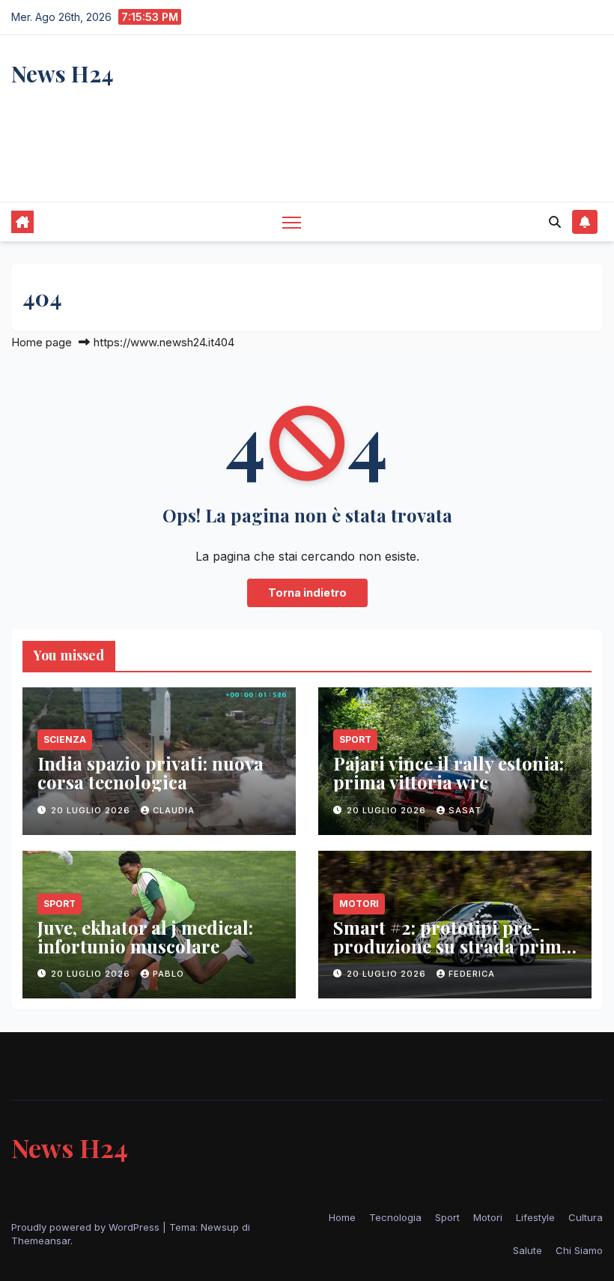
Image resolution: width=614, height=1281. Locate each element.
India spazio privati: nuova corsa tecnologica (150, 772)
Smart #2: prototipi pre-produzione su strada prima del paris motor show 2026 (452, 946)
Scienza (64, 739)
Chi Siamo (579, 1250)
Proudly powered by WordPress (86, 1227)
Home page (41, 342)
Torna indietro (307, 592)
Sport (355, 739)
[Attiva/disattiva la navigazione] (291, 221)
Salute (527, 1250)
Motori (359, 903)
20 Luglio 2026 (92, 810)
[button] (555, 221)
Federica (472, 973)
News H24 (62, 73)
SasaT (465, 810)
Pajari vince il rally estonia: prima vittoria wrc (448, 772)
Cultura (585, 1217)
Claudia (174, 810)
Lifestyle (535, 1217)
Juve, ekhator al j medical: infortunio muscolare (145, 936)
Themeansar (40, 1241)
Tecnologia (395, 1217)
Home (342, 1217)
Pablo (168, 973)
